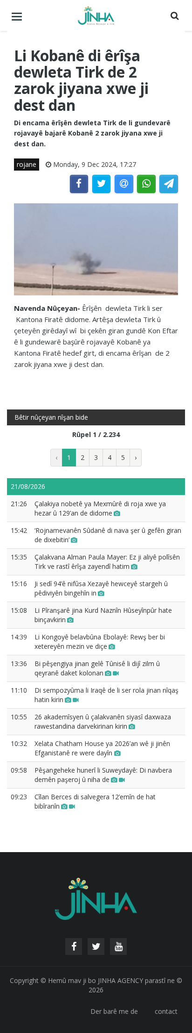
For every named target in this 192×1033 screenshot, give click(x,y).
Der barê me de (114, 1011)
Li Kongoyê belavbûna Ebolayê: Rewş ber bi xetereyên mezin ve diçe (99, 641)
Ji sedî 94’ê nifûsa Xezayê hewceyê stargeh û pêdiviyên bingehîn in (101, 588)
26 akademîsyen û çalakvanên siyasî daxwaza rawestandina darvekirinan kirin (102, 721)
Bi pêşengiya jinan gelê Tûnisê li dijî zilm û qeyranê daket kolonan (97, 668)
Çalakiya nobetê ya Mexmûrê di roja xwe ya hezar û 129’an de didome (100, 508)
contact (166, 1011)
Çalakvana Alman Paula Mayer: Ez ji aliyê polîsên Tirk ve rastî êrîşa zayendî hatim (107, 561)
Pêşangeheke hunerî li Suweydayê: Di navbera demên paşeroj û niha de (103, 775)
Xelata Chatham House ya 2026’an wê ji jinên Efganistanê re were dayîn (102, 748)
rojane (26, 164)
